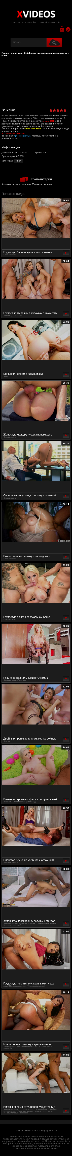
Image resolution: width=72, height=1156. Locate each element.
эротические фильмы (13, 133)
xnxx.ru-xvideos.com (26, 1130)
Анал (18, 161)
